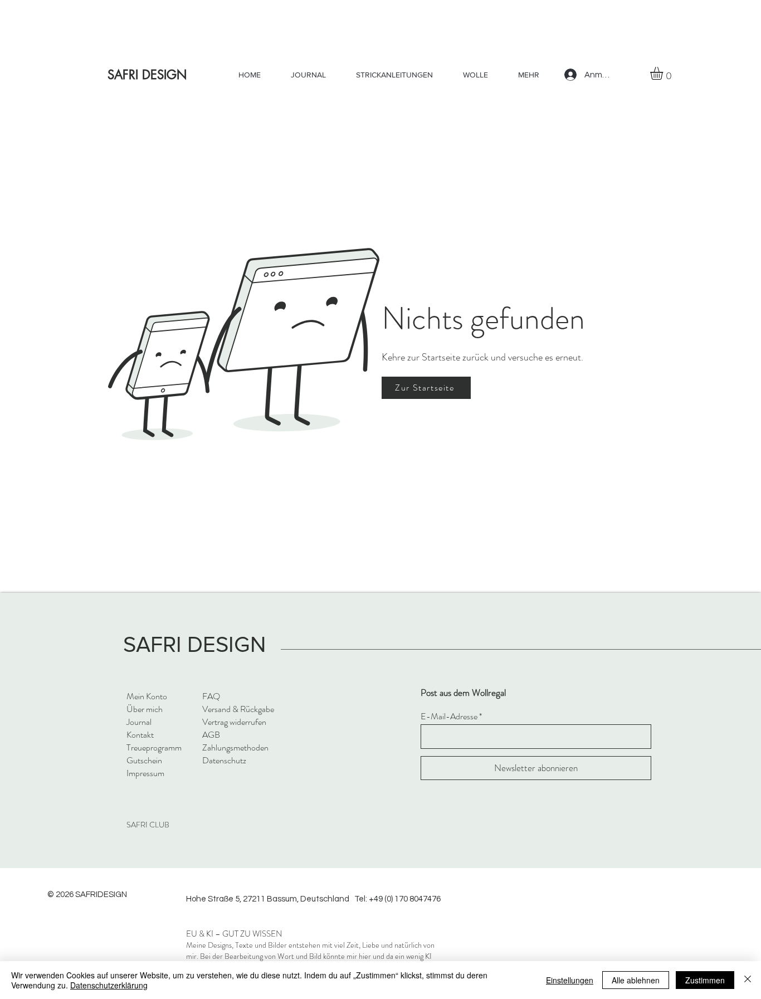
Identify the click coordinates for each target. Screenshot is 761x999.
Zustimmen (705, 980)
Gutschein (144, 760)
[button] (664, 73)
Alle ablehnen (636, 980)
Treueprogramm (154, 747)
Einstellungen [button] (569, 980)
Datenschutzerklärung (109, 985)
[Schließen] (747, 980)
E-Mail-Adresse (449, 716)
